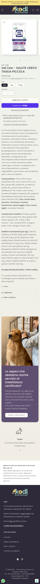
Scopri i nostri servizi (16, 415)
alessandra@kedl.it (17, 576)
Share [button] (6, 286)
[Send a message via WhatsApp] (3, 581)
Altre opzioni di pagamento (20, 110)
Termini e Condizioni (11, 551)
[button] (2, 10)
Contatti (7, 537)
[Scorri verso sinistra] (16, 60)
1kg (4, 85)
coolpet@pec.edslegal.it (20, 578)
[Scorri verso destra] (24, 60)
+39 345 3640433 (13, 574)
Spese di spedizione (16, 78)
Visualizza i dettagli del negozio (15, 124)
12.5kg (20, 85)
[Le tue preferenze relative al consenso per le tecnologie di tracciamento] (37, 581)
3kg (12, 85)
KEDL (13, 570)
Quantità (4, 89)
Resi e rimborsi (9, 546)
